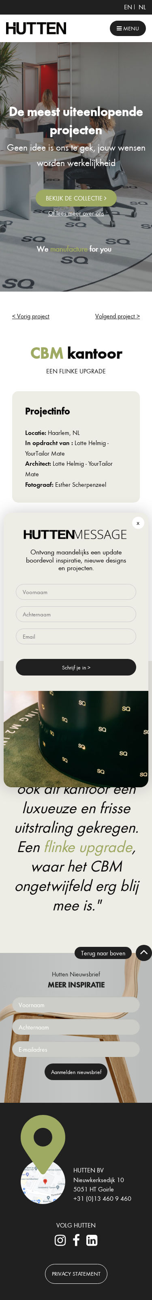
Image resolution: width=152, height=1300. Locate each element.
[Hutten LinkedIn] (92, 1242)
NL (142, 6)
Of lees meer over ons (76, 213)
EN (128, 6)
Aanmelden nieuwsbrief (76, 1072)
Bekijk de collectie (75, 198)
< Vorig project (30, 316)
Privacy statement (76, 1273)
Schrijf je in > (76, 667)
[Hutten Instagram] (60, 1242)
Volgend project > (117, 316)
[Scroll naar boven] (144, 953)
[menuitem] (128, 7)
